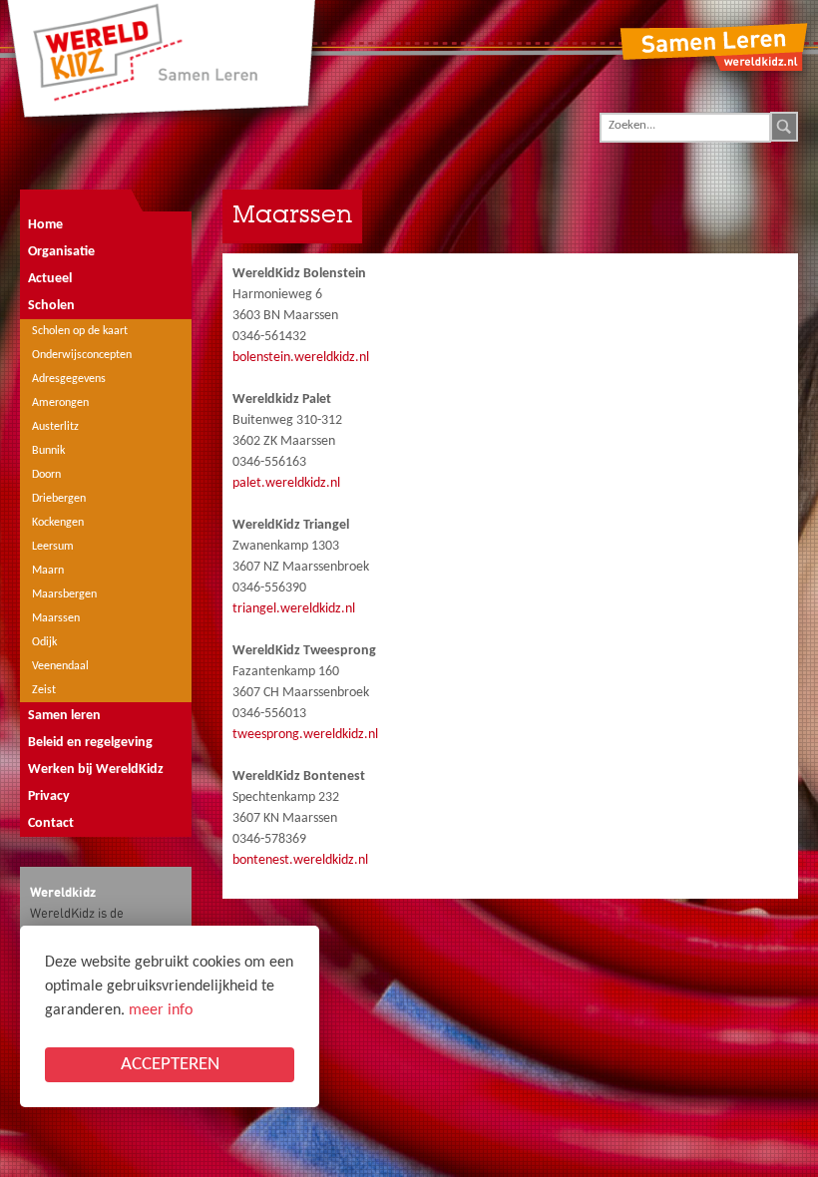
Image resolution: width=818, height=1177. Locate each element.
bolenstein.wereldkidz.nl (300, 357)
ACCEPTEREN (170, 1064)
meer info (161, 1010)
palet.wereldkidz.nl (286, 483)
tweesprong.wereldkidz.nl (305, 734)
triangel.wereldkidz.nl (293, 608)
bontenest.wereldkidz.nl (300, 860)
